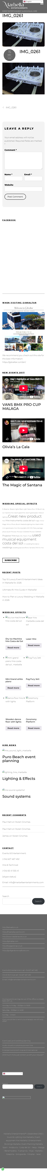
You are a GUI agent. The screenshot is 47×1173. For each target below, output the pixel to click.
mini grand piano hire (9, 528)
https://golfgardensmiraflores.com (15, 950)
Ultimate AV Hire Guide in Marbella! (19, 590)
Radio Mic (19, 536)
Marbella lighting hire (28, 524)
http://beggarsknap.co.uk (12, 946)
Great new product (25, 516)
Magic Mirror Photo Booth (11, 524)
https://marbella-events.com (13, 932)
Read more (13, 647)
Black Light (23, 509)
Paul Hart (7, 822)
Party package (38, 528)
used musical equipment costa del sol (21, 539)
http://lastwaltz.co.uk (10, 927)
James (5, 836)
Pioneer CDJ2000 (23, 532)
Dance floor (31, 509)
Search (5, 896)
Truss (30, 536)
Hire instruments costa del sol (20, 520)
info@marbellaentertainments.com (26, 882)
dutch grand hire (19, 513)
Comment (11, 150)
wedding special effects (21, 548)
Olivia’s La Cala (15, 447)
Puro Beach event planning (19, 759)
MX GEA (30, 528)
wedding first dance (32, 544)
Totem (25, 536)
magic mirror (39, 521)
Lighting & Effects (18, 778)
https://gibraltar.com (10, 941)
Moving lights (22, 528)
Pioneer (14, 532)
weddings (7, 547)
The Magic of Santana (22, 485)
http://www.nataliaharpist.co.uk (14, 937)
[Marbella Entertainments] (14, 7)
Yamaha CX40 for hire (36, 548)
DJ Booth (39, 509)
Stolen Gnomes (22, 822)
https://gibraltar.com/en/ (14, 362)
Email (28, 174)
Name (8, 174)
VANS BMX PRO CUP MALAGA (21, 406)
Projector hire (9, 535)
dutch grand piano (32, 513)
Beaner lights (14, 509)
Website (9, 185)
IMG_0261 (12, 15)
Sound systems (16, 796)
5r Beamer (6, 509)
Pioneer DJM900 (35, 532)
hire (3, 521)
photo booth (6, 532)
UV (25, 544)
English (8, 1073)
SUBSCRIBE (11, 560)
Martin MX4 (39, 524)
